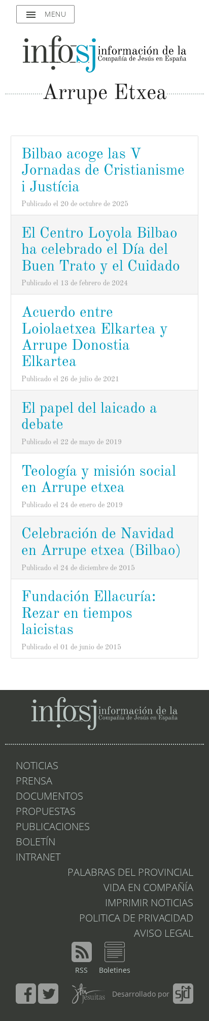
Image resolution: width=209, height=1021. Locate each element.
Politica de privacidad (136, 919)
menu (45, 15)
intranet (38, 858)
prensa (34, 782)
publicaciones (53, 827)
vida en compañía (148, 888)
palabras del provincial (130, 873)
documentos (49, 797)
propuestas (46, 812)
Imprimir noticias (149, 904)
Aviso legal (163, 934)
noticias (37, 767)
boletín (35, 843)
